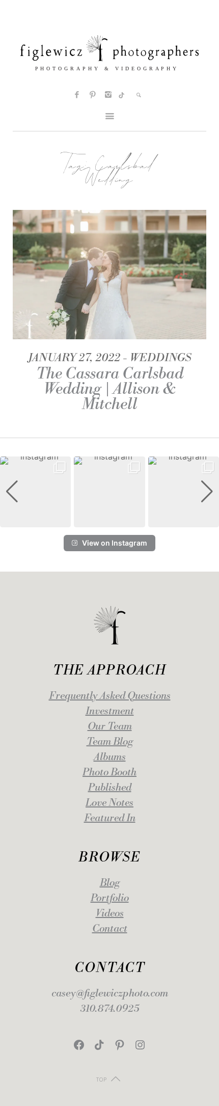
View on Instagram (114, 542)
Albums (110, 757)
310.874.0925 (110, 1009)
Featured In (109, 818)
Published (109, 787)
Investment (110, 711)
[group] (35, 491)
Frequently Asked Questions (110, 696)
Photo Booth (109, 772)
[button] (109, 520)
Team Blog (110, 742)
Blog (110, 883)
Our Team (110, 726)
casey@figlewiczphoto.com (109, 993)
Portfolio (110, 898)
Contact (109, 929)
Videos (110, 913)
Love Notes (109, 803)
